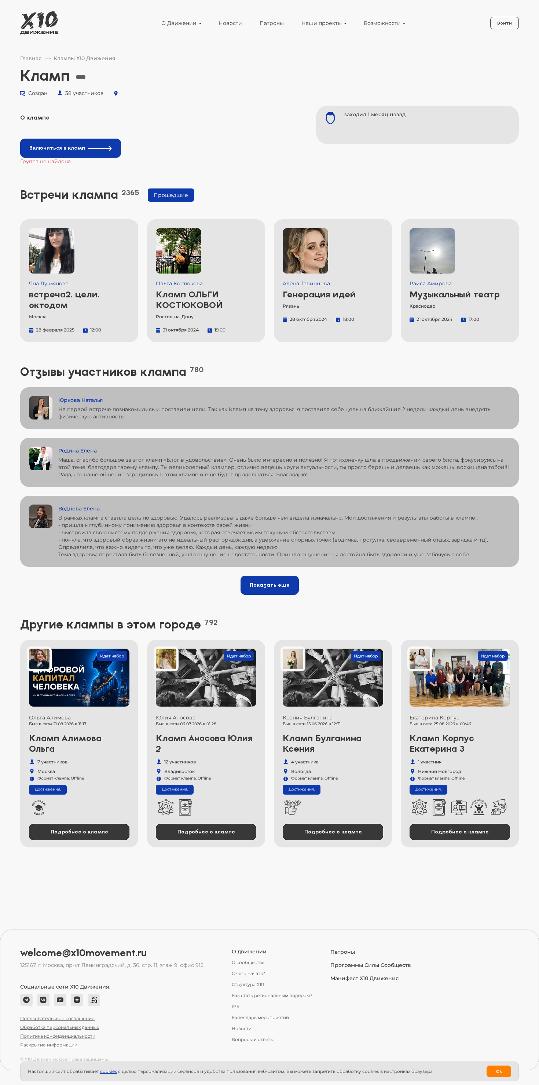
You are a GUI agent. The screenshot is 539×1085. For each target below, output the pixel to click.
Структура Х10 (248, 984)
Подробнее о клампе (79, 832)
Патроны (272, 23)
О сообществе (248, 962)
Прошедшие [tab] (171, 195)
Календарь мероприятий (260, 1017)
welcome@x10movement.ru (83, 953)
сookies (108, 1071)
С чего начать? (248, 973)
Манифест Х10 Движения (364, 978)
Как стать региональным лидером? (272, 995)
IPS (235, 1006)
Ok (499, 1071)
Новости (230, 23)
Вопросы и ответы (253, 1039)
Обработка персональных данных (59, 1027)
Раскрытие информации (48, 1045)
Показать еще (270, 585)
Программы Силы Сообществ (370, 965)
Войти (504, 23)
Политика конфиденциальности (57, 1036)
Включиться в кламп (57, 148)
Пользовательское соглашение (57, 1018)
